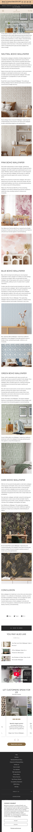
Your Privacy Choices (16, 779)
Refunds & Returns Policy (16, 759)
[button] (29, 10)
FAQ (16, 754)
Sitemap (16, 786)
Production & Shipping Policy (16, 762)
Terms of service (16, 776)
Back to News (18, 628)
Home (14, 15)
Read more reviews (16, 744)
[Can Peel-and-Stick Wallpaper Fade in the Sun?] (6, 644)
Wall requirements (16, 772)
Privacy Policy (17, 816)
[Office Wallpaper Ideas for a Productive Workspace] (6, 651)
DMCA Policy (17, 784)
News (18, 15)
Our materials (16, 769)
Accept (15, 820)
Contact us (16, 764)
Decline (16, 824)
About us (16, 791)
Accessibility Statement (16, 781)
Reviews (16, 757)
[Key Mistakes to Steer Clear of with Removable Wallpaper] (6, 658)
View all (16, 637)
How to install (16, 767)
